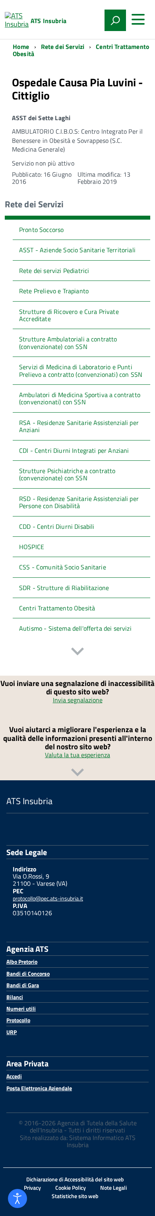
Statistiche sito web (75, 1196)
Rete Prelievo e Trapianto (54, 291)
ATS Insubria (48, 21)
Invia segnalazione (78, 700)
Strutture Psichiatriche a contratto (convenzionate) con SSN (67, 474)
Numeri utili (21, 1008)
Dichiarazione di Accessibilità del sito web (75, 1179)
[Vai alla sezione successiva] (77, 652)
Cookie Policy (70, 1187)
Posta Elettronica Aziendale (39, 1088)
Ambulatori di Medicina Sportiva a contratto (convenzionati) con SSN (79, 398)
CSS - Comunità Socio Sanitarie (62, 567)
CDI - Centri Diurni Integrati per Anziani (74, 450)
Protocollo (18, 1020)
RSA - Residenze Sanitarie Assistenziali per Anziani (79, 426)
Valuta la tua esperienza (77, 755)
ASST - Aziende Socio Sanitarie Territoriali (77, 250)
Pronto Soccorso (41, 229)
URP (11, 1032)
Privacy (32, 1187)
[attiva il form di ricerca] (115, 20)
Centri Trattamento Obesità (57, 608)
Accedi (14, 1076)
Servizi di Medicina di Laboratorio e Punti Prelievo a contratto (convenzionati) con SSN (80, 370)
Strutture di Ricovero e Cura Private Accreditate (69, 315)
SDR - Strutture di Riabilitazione (64, 587)
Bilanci (14, 997)
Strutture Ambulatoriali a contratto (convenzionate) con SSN (68, 342)
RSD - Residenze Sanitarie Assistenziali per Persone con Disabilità (79, 502)
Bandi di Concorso (28, 973)
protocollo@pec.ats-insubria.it (48, 898)
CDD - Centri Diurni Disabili (56, 526)
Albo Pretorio (21, 961)
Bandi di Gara (22, 985)
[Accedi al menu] (138, 19)
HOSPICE (31, 546)
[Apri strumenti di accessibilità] (17, 1198)
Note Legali (113, 1187)
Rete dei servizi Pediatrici (54, 270)
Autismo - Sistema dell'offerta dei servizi (75, 628)
